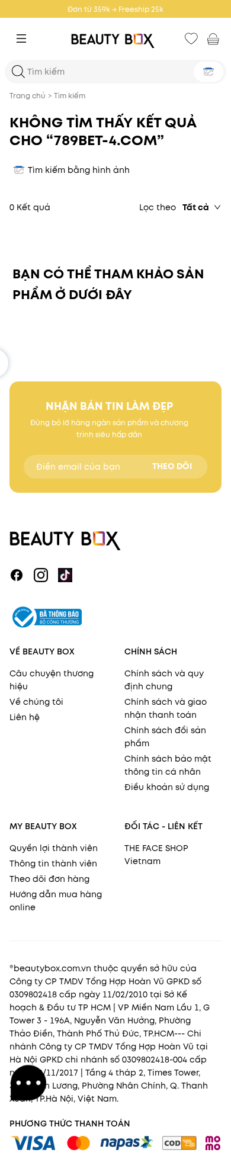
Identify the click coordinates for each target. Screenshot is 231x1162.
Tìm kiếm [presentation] (69, 96)
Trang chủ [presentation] (27, 96)
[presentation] (115, 38)
